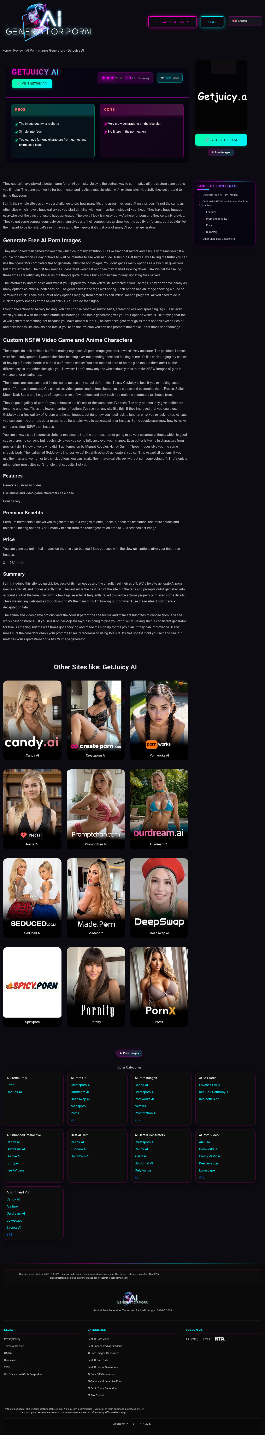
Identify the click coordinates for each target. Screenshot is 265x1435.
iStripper (13, 1163)
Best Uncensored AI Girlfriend (105, 1345)
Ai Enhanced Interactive (24, 1135)
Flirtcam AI (79, 1149)
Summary (211, 231)
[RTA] (220, 1338)
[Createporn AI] (96, 716)
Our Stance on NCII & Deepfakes (23, 1374)
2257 (7, 1367)
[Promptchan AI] (96, 804)
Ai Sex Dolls (207, 1078)
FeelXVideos (16, 1170)
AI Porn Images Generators (45, 50)
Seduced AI (32, 933)
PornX (159, 1022)
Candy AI (32, 755)
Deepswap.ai (159, 933)
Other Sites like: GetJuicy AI (218, 238)
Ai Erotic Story (17, 1078)
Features (211, 211)
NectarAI (32, 844)
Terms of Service (14, 1345)
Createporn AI (96, 755)
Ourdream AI (159, 844)
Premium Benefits (216, 218)
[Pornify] (96, 982)
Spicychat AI (144, 1163)
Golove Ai (13, 1156)
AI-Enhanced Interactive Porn (105, 1381)
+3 (137, 1177)
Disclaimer (10, 1359)
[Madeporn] (96, 893)
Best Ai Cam (80, 1135)
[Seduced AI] (32, 893)
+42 (9, 1235)
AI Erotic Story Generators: (103, 1388)
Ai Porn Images (220, 152)
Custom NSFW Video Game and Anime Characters (223, 203)
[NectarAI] (32, 804)
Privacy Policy (12, 1338)
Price (209, 225)
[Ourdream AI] (159, 804)
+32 (137, 1120)
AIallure (204, 1142)
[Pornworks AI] (159, 716)
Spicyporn (32, 1022)
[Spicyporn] (32, 982)
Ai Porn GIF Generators (101, 1374)
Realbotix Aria (209, 1099)
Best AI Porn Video (98, 1338)
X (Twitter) (192, 1338)
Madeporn (95, 933)
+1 (73, 1120)
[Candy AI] (32, 716)
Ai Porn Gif (79, 1078)
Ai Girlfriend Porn (19, 1192)
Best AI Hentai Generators (103, 1367)
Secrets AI (14, 1227)
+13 (202, 1177)
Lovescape (207, 1170)
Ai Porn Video (209, 1135)
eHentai (140, 1156)
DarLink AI (14, 1092)
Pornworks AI (159, 755)
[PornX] (159, 982)
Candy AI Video (210, 1156)
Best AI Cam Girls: (98, 1359)
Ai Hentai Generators (150, 1135)
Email (206, 1338)
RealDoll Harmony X (213, 1092)
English (242, 20)
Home (6, 50)
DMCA (8, 1352)
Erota (10, 1085)
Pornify (95, 1022)
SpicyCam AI (80, 1156)
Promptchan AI (96, 844)
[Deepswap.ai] (159, 893)
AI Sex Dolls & (96, 1395)
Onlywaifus (143, 1170)
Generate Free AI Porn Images (220, 194)
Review (18, 50)
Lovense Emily (209, 1085)
